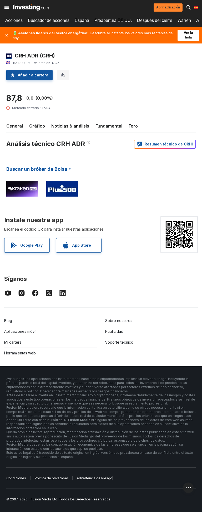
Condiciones (16, 478)
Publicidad (114, 331)
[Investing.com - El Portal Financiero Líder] (31, 7)
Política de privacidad (51, 478)
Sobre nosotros (118, 320)
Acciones (14, 20)
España (82, 20)
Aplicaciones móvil (20, 331)
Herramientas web (20, 353)
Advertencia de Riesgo (94, 478)
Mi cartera (13, 342)
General (14, 126)
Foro (133, 126)
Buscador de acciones (48, 20)
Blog (8, 320)
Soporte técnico (119, 342)
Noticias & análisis (70, 126)
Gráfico (37, 126)
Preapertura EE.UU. (113, 20)
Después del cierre (154, 20)
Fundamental (108, 126)
